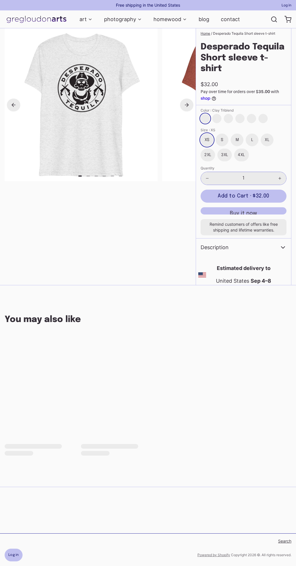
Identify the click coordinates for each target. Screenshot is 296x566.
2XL (207, 155)
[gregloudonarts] (36, 19)
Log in (286, 5)
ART (83, 19)
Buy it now (243, 212)
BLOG (204, 19)
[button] (243, 196)
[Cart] (285, 19)
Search (284, 541)
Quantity (207, 168)
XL (267, 140)
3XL (224, 155)
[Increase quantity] (279, 178)
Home (205, 33)
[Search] (272, 19)
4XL (241, 155)
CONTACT (230, 19)
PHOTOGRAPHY (120, 19)
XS (207, 140)
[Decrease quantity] (207, 178)
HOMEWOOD (167, 19)
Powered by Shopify (213, 555)
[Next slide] (186, 105)
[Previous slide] (13, 105)
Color (217, 110)
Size (208, 130)
